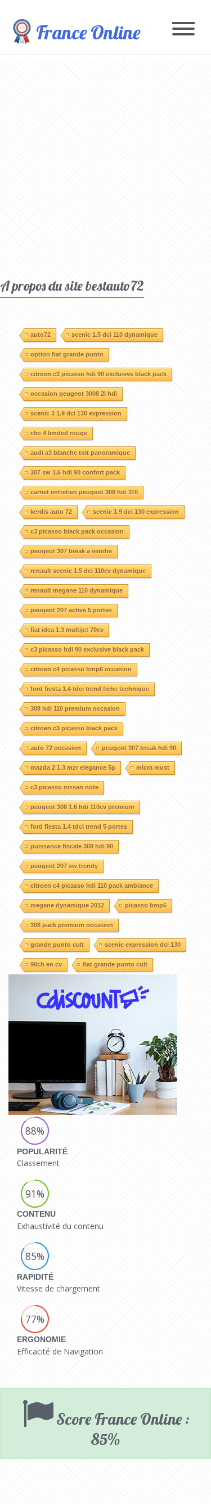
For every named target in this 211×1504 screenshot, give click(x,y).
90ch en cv (46, 964)
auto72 (40, 334)
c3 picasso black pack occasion (77, 531)
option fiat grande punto (67, 354)
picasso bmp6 (146, 905)
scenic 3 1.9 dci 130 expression (76, 413)
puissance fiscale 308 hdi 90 (71, 846)
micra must (152, 767)
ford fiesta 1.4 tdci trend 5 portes (78, 826)
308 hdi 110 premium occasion (75, 708)
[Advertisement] (105, 166)
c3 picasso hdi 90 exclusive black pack (87, 649)
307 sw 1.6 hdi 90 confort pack (75, 472)
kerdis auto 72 (51, 511)
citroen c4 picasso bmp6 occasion (81, 669)
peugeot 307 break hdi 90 (139, 747)
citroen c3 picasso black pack (74, 728)
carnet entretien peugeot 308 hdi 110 (84, 492)
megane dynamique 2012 (67, 905)
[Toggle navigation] (183, 29)
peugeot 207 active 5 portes (71, 610)
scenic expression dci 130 (143, 944)
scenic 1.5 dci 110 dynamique (114, 334)
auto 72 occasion (55, 747)
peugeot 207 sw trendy (64, 865)
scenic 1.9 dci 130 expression (136, 511)
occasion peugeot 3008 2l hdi (73, 393)
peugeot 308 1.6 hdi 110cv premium (82, 806)
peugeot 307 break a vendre (71, 551)
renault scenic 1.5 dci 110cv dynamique (88, 570)
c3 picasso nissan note (64, 787)
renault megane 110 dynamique (76, 590)
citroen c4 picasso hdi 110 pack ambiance (91, 885)
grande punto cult (57, 944)
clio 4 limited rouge (58, 433)
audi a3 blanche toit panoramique (80, 452)
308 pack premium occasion (71, 925)
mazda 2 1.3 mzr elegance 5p (72, 767)
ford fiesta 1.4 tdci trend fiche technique (89, 688)
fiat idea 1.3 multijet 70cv (67, 629)
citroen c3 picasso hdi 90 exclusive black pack (98, 374)
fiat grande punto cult (115, 964)
